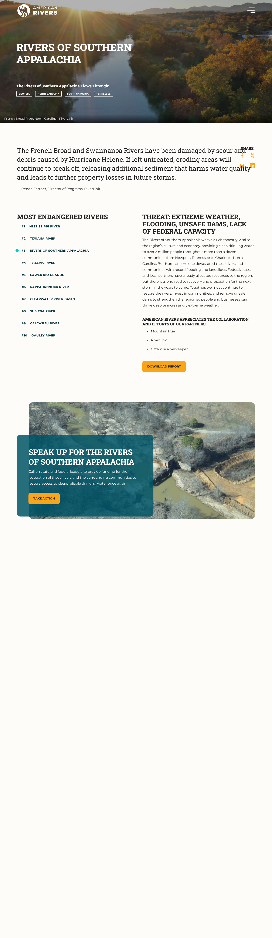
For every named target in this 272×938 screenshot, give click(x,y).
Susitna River (42, 311)
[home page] (37, 10)
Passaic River (42, 263)
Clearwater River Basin (52, 299)
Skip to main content (35, 17)
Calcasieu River (45, 323)
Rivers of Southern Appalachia (59, 251)
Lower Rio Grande (47, 275)
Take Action (44, 498)
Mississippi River (44, 226)
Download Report (164, 366)
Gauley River (43, 335)
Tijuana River (42, 238)
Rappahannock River (49, 287)
